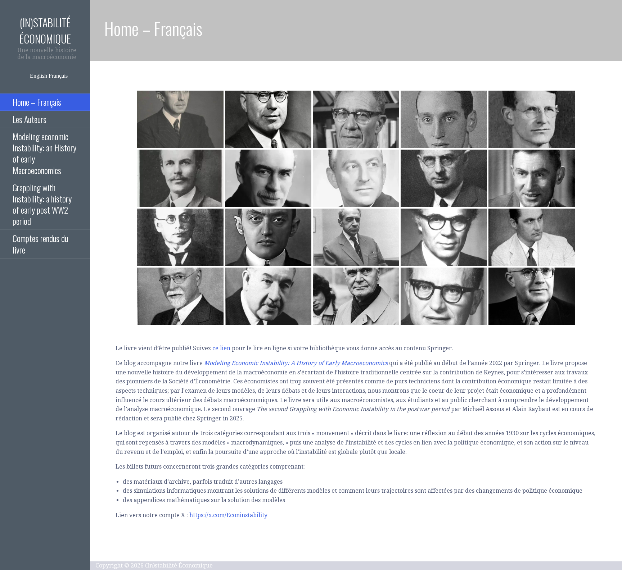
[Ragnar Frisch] (531, 237)
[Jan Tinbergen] (356, 296)
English (38, 76)
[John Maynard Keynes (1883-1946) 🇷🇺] (268, 178)
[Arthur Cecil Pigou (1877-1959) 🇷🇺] (180, 178)
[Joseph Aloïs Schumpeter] (268, 237)
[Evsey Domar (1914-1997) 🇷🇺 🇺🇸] (531, 178)
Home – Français (37, 101)
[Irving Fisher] (180, 296)
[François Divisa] (268, 296)
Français (58, 76)
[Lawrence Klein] (444, 237)
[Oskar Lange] (531, 296)
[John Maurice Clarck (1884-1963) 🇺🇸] (444, 178)
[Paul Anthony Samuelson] (444, 296)
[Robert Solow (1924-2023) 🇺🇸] (356, 119)
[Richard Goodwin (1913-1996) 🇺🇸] (531, 119)
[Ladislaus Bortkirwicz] (180, 237)
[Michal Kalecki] (356, 237)
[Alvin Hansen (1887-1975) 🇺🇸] (268, 119)
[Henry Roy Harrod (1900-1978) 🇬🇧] (180, 119)
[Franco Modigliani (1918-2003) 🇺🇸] (356, 178)
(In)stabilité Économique (45, 30)
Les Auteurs (29, 119)
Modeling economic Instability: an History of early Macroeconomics (44, 153)
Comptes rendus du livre (40, 244)
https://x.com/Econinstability (228, 515)
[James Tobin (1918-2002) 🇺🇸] (444, 119)
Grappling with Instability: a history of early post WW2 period (42, 204)
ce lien (221, 348)
